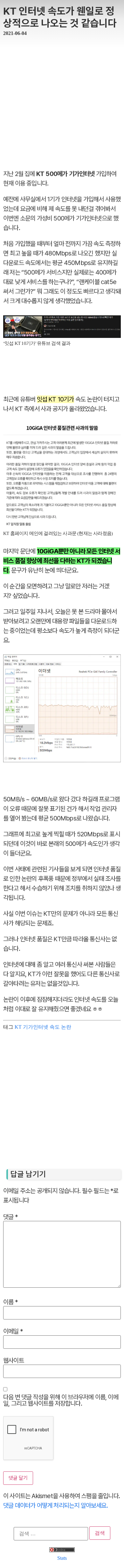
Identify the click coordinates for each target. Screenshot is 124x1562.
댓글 (10, 1216)
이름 (10, 1301)
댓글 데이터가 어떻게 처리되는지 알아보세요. (55, 1505)
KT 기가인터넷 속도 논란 (43, 1027)
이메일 (13, 1331)
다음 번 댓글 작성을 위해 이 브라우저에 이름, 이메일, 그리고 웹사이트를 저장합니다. (60, 1400)
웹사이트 (13, 1360)
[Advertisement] (62, 101)
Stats (62, 1558)
